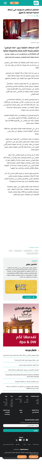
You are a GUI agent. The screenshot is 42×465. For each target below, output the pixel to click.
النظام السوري (18, 251)
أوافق (33, 457)
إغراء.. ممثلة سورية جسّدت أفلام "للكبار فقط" (26, 360)
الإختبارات (7, 412)
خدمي (20, 396)
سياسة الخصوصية (36, 444)
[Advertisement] (21, 222)
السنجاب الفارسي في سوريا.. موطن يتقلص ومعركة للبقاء (23, 370)
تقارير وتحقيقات (35, 396)
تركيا (11, 251)
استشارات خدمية (18, 399)
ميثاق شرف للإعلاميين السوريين (8, 444)
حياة (6, 396)
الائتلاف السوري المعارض (32, 253)
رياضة (6, 399)
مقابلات (11, 405)
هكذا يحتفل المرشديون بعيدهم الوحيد (29, 365)
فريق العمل (18, 444)
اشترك (36, 431)
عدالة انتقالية (35, 410)
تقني (21, 400)
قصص (38, 402)
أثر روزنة (24, 444)
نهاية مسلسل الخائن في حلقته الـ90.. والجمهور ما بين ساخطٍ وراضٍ (21, 355)
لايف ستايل (26, 402)
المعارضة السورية (28, 251)
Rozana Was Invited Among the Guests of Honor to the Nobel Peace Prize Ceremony (22, 376)
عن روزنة (29, 444)
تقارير (38, 399)
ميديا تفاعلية (6, 410)
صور (21, 412)
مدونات (37, 403)
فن (6, 400)
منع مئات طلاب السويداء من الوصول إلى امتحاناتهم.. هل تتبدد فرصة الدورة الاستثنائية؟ (22, 387)
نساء (27, 400)
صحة (27, 396)
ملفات (11, 400)
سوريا (36, 251)
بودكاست (7, 414)
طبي (27, 399)
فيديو (12, 402)
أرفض (22, 457)
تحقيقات (37, 400)
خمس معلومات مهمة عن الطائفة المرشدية (27, 382)
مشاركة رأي (35, 412)
